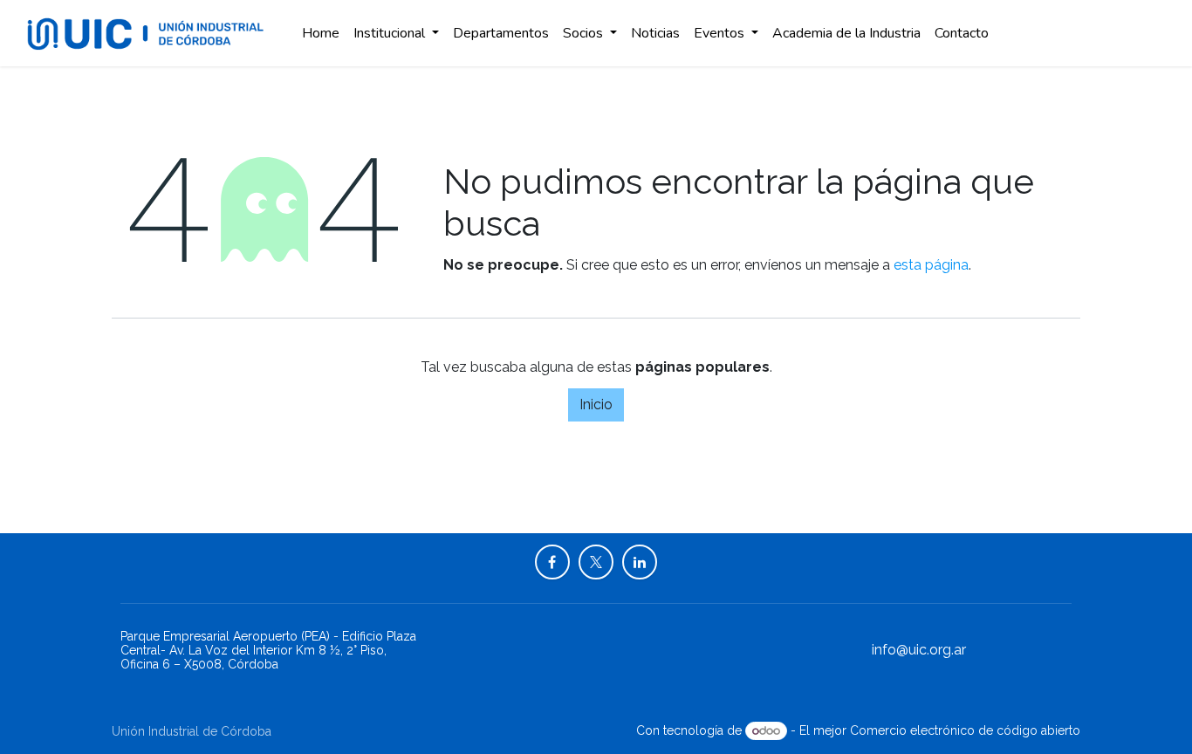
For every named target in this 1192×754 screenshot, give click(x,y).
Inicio (596, 404)
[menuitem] (320, 33)
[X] (596, 562)
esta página (931, 265)
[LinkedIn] (639, 562)
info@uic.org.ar (919, 649)
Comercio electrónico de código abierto (965, 730)
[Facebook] (552, 562)
